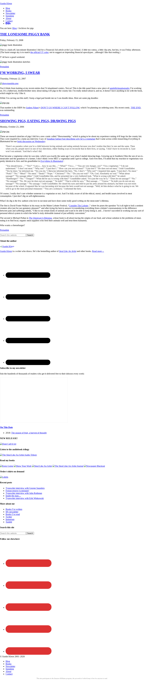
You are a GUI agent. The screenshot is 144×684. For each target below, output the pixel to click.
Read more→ (98, 251)
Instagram (10, 519)
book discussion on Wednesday (31, 141)
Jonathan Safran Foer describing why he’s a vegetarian (71, 139)
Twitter (9, 517)
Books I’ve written (14, 509)
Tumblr (9, 522)
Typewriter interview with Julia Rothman (24, 493)
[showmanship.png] (9, 83)
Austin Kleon (6, 3)
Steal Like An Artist (67, 251)
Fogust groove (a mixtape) (17, 490)
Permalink (4, 66)
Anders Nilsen (32, 107)
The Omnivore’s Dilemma (40, 218)
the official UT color (39, 52)
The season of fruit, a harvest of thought (29, 433)
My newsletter (12, 512)
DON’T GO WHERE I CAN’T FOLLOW (60, 107)
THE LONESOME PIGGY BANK (25, 34)
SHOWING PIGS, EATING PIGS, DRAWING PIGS (38, 121)
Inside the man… (13, 496)
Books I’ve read (13, 514)
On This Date (6, 427)
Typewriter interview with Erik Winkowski (25, 498)
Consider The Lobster (78, 205)
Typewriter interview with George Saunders (25, 488)
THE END (136, 107)
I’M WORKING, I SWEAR (20, 72)
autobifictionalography (120, 88)
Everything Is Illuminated (51, 161)
